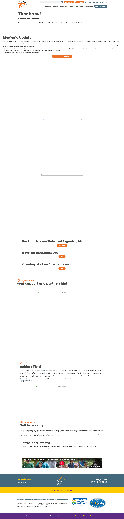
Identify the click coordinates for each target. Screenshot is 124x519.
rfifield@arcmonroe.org (26, 380)
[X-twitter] (95, 482)
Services (48, 6)
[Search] (62, 2)
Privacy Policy (68, 490)
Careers (55, 6)
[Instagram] (100, 482)
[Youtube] (103, 482)
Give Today (60, 490)
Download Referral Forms (92, 2)
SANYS (56, 435)
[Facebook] (92, 482)
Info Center (89, 6)
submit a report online (55, 505)
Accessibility (82, 516)
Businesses (63, 6)
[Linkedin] (97, 482)
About (72, 6)
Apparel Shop (103, 2)
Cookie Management (93, 516)
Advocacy (79, 6)
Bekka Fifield (34, 448)
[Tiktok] (106, 482)
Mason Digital (63, 516)
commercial (43, 370)
